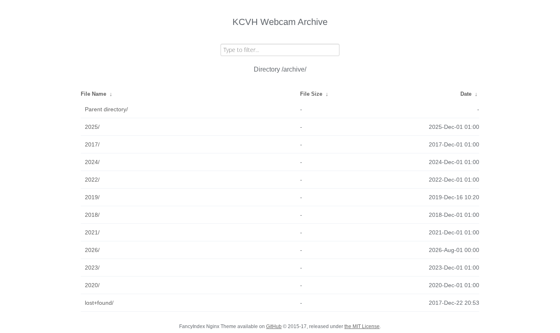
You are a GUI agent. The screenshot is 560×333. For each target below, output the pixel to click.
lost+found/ (99, 302)
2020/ (92, 285)
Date (465, 94)
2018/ (92, 215)
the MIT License (362, 326)
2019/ (92, 197)
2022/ (92, 179)
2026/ (92, 250)
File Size (311, 94)
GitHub (274, 326)
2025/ (92, 127)
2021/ (92, 232)
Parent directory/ (106, 109)
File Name (93, 94)
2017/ (92, 144)
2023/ (92, 267)
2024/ (92, 162)
